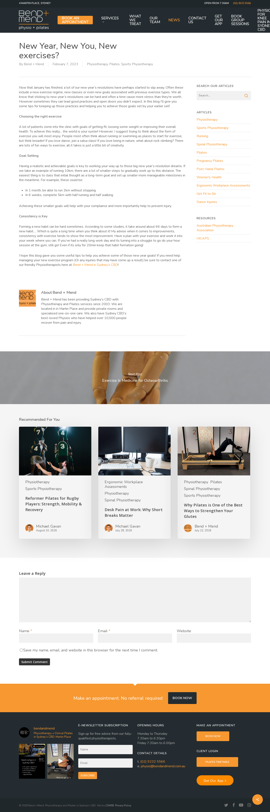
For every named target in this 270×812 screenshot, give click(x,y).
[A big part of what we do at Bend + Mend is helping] (60, 761)
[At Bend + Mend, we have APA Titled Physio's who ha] (32, 761)
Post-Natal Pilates (210, 169)
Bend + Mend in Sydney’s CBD (95, 265)
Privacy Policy (123, 805)
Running (202, 136)
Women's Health (209, 177)
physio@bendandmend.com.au (163, 766)
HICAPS (203, 238)
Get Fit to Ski (206, 193)
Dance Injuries (207, 202)
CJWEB (109, 805)
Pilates (114, 64)
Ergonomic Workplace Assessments (223, 185)
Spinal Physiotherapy (212, 144)
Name (25, 630)
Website (184, 630)
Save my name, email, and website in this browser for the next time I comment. (90, 650)
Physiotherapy (97, 64)
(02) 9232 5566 (152, 761)
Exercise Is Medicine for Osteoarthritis (135, 377)
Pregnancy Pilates (210, 160)
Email (104, 630)
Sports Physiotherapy (137, 64)
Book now (182, 698)
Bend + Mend (34, 64)
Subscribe (88, 775)
